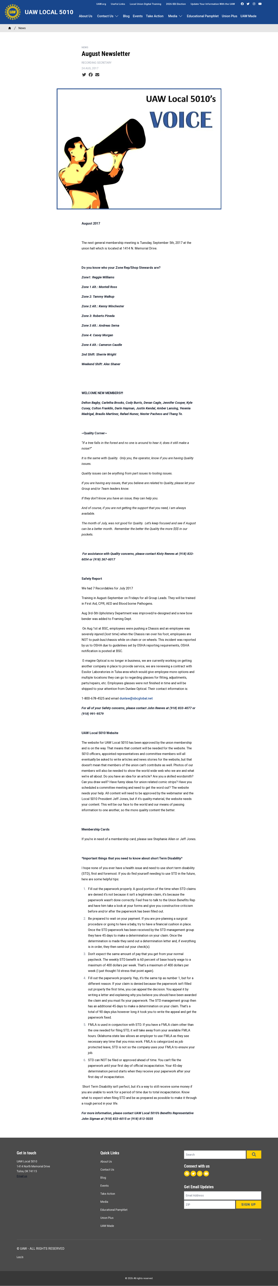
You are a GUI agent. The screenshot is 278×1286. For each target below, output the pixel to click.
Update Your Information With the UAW (213, 4)
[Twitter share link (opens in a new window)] (84, 74)
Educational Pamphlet (203, 16)
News (22, 28)
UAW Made (248, 16)
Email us (22, 1176)
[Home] (9, 28)
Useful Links (118, 4)
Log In (20, 1256)
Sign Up (248, 1204)
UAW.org (101, 4)
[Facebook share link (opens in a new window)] (90, 74)
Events (138, 16)
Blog (126, 16)
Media (172, 16)
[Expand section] (116, 16)
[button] (254, 1155)
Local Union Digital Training (145, 4)
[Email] (97, 74)
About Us (85, 16)
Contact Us (105, 16)
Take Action (154, 16)
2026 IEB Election (176, 4)
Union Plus (229, 16)
